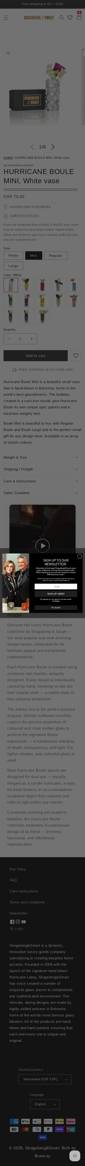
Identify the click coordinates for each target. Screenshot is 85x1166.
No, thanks (55, 608)
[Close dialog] (80, 556)
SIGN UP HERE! (56, 594)
